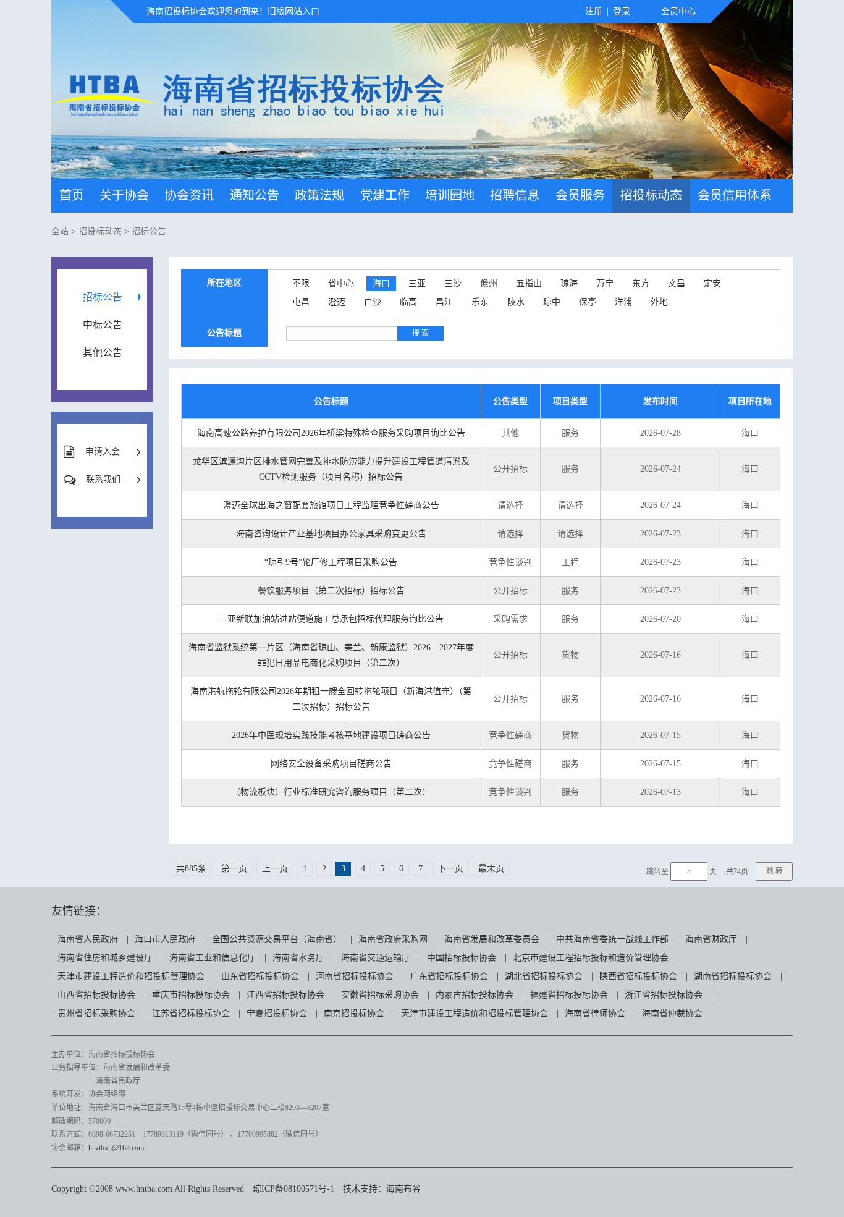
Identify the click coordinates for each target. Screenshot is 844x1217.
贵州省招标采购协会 (96, 1013)
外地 (659, 302)
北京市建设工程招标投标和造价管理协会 (591, 957)
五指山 (529, 283)
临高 (408, 302)
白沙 (372, 302)
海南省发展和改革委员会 (491, 939)
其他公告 (102, 352)
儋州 (488, 283)
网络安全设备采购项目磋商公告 (331, 763)
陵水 (516, 302)
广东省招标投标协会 (449, 976)
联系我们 (103, 479)
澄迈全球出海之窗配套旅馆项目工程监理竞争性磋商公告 (331, 505)
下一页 (450, 868)
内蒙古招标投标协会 (474, 994)
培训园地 (450, 195)
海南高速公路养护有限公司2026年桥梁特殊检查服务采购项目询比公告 (331, 433)
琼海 (569, 283)
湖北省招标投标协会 (544, 976)
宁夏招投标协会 (277, 1013)
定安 (712, 283)
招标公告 (149, 231)
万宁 (605, 283)
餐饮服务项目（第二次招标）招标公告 (331, 590)
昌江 (444, 302)
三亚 (417, 283)
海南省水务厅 (298, 957)
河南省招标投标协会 (355, 976)
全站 (60, 231)
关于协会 (124, 195)
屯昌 (301, 302)
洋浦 (623, 302)
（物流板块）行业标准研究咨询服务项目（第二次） (331, 792)
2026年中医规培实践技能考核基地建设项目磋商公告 (331, 735)
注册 (593, 11)
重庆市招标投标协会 (191, 994)
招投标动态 (651, 195)
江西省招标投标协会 (285, 994)
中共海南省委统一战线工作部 (612, 939)
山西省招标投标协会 (96, 994)
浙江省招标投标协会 (664, 994)
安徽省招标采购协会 (380, 994)
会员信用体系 (735, 195)
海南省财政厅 (711, 939)
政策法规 (319, 195)
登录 (621, 11)
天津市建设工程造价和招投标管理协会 (131, 976)
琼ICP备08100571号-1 (293, 1189)
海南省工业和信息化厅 (212, 957)
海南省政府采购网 (393, 939)
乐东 (480, 302)
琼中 (551, 302)
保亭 (587, 302)
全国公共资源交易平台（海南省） (277, 939)
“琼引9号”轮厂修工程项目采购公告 (330, 562)
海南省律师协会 (595, 1013)
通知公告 (254, 195)
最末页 (491, 868)
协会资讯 (189, 195)
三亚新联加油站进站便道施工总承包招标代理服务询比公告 (331, 619)
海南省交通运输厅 (375, 957)
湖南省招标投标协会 (733, 976)
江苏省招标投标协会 (191, 1013)
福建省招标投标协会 (569, 994)
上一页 (275, 868)
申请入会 (102, 451)
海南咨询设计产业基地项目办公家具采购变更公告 (331, 533)
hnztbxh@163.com (116, 1147)
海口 (381, 283)
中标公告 (102, 325)
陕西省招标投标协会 (638, 976)
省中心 (341, 283)
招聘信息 (514, 195)
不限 (301, 283)
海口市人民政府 (165, 939)
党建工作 (385, 195)
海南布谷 (403, 1189)
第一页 (234, 868)
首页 (71, 195)
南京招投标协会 (354, 1013)
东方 (640, 283)
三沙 (453, 283)
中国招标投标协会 (461, 957)
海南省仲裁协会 (672, 1013)
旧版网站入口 (293, 11)
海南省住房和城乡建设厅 (105, 957)
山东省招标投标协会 (260, 976)
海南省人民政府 (87, 939)
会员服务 (580, 195)
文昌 (676, 283)
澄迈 (336, 302)
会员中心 (678, 11)
